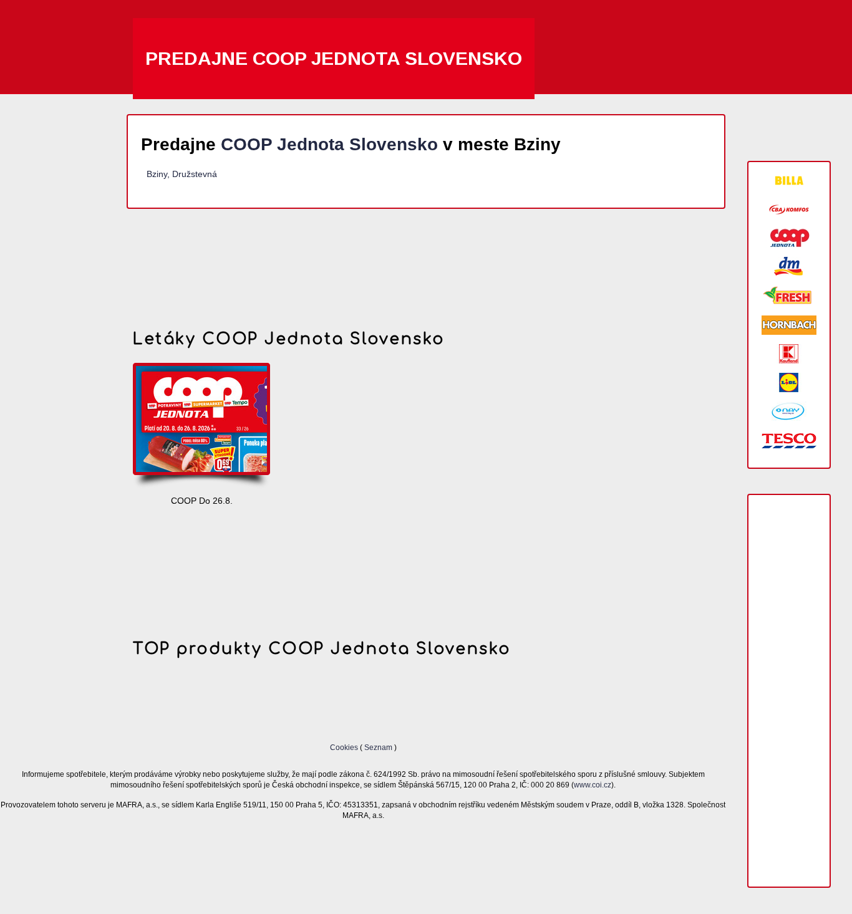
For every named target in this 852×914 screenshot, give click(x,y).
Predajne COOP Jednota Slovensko (333, 58)
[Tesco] (789, 440)
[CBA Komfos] (789, 209)
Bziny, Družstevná (182, 174)
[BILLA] (789, 180)
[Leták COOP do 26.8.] (201, 426)
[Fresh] (789, 296)
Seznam (378, 747)
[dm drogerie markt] (789, 266)
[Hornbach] (789, 325)
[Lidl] (789, 382)
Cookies (345, 747)
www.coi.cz (592, 785)
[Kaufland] (789, 353)
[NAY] (789, 411)
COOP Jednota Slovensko (329, 144)
